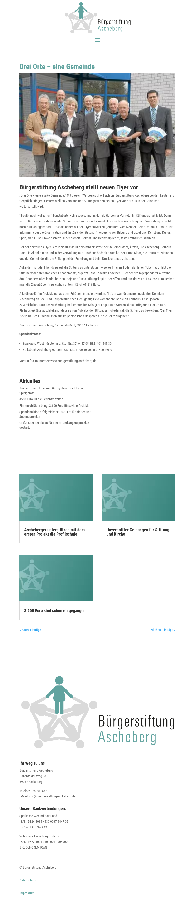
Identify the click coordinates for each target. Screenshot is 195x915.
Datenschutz (28, 880)
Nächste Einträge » (163, 630)
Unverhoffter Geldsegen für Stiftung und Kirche (138, 531)
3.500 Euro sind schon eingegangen (55, 610)
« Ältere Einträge (30, 630)
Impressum (27, 893)
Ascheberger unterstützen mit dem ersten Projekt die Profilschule (54, 531)
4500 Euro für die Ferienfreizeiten (41, 399)
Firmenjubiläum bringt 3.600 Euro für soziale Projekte (54, 406)
